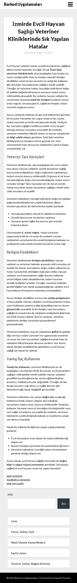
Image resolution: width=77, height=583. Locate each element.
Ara (10, 494)
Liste (14, 521)
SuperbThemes (62, 577)
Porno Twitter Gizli (22, 531)
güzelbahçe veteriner (18, 479)
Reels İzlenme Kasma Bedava (28, 542)
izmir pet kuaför (15, 483)
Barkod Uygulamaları (23, 4)
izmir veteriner (15, 475)
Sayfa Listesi (18, 553)
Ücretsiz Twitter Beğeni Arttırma (30, 563)
